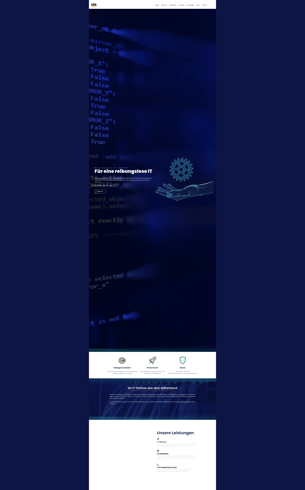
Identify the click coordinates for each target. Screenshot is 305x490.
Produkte (181, 5)
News (198, 5)
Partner (204, 5)
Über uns (164, 5)
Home (157, 5)
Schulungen (190, 5)
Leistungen (173, 5)
